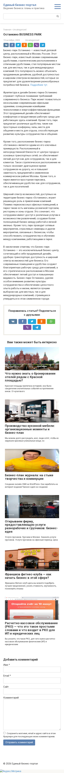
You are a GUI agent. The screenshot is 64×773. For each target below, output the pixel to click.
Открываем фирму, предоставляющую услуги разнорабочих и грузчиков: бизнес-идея (31, 526)
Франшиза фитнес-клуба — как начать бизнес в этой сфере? (28, 576)
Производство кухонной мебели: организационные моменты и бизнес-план (30, 429)
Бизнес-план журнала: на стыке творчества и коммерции (29, 477)
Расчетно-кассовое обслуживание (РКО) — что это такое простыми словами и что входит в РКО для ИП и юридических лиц (31, 628)
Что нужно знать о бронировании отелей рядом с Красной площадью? (30, 377)
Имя (6, 664)
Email (7, 675)
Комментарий (11, 697)
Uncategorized (32, 40)
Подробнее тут (38, 84)
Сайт (6, 686)
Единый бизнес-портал (19, 5)
